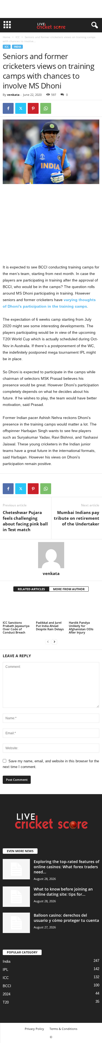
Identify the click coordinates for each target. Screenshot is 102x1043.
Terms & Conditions (63, 1029)
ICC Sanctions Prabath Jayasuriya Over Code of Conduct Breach (16, 627)
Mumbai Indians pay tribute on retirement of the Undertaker (76, 518)
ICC (18, 37)
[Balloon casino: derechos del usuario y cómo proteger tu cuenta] (16, 923)
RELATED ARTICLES (31, 589)
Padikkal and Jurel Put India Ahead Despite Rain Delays (50, 625)
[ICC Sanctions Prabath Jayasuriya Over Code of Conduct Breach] (18, 608)
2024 (6, 994)
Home (6, 37)
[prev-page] (48, 641)
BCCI (7, 986)
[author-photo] (51, 555)
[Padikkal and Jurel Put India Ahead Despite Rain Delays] (51, 608)
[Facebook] (8, 108)
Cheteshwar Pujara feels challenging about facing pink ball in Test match (25, 521)
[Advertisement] (51, 9)
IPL (5, 970)
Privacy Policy (34, 1029)
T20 (6, 1002)
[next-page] (54, 641)
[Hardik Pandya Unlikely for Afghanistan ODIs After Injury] (84, 608)
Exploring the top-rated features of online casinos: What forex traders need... (66, 866)
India (17, 46)
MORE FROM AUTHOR (69, 589)
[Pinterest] (33, 108)
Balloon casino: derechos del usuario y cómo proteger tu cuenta (66, 918)
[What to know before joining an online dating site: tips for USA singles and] (16, 896)
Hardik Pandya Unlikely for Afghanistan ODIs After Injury (81, 627)
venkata (13, 95)
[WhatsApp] (45, 108)
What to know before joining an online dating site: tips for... (63, 891)
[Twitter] (20, 108)
